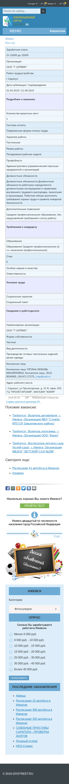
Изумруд (18, 473)
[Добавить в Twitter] (23, 488)
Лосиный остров (27, 741)
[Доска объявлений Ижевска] (34, 561)
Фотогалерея (23, 608)
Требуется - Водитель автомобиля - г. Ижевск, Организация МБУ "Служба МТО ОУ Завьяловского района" (36, 419)
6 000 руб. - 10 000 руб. (29, 640)
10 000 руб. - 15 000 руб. (30, 645)
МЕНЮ (15, 31)
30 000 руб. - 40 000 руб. (30, 663)
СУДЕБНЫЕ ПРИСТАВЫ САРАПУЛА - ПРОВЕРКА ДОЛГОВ (32, 732)
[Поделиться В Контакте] (29, 488)
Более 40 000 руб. (26, 669)
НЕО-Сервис (24, 746)
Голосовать (19, 678)
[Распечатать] (34, 488)
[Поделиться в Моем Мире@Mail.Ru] (13, 488)
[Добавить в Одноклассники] (18, 488)
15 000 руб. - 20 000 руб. (30, 651)
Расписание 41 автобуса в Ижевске (35, 468)
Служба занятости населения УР (23, 402)
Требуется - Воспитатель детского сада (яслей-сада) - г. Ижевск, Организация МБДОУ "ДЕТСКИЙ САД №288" (38, 447)
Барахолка (57, 30)
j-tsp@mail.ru (43, 376)
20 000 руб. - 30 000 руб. (30, 657)
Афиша (21, 695)
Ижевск (9, 38)
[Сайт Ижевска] (19, 21)
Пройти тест (34, 505)
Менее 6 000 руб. (25, 634)
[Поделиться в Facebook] (7, 488)
